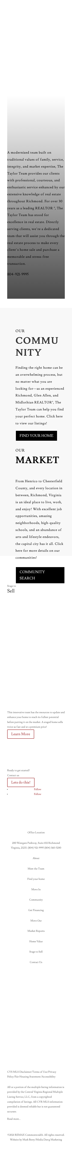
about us (20, 287)
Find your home (36, 435)
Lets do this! (20, 782)
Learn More (20, 734)
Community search (32, 575)
